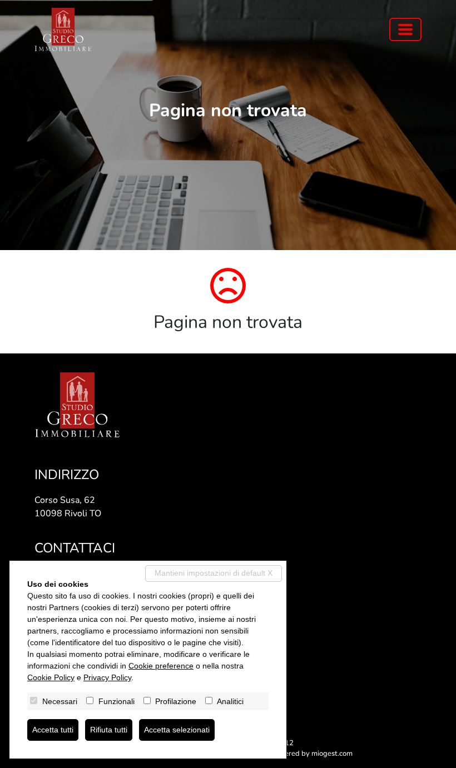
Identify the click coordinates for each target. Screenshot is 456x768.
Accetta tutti (52, 729)
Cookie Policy (51, 677)
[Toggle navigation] (405, 29)
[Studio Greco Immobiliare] (63, 29)
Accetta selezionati (177, 729)
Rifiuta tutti (108, 729)
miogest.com (332, 754)
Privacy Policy (107, 677)
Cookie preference (161, 665)
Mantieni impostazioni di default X (213, 572)
